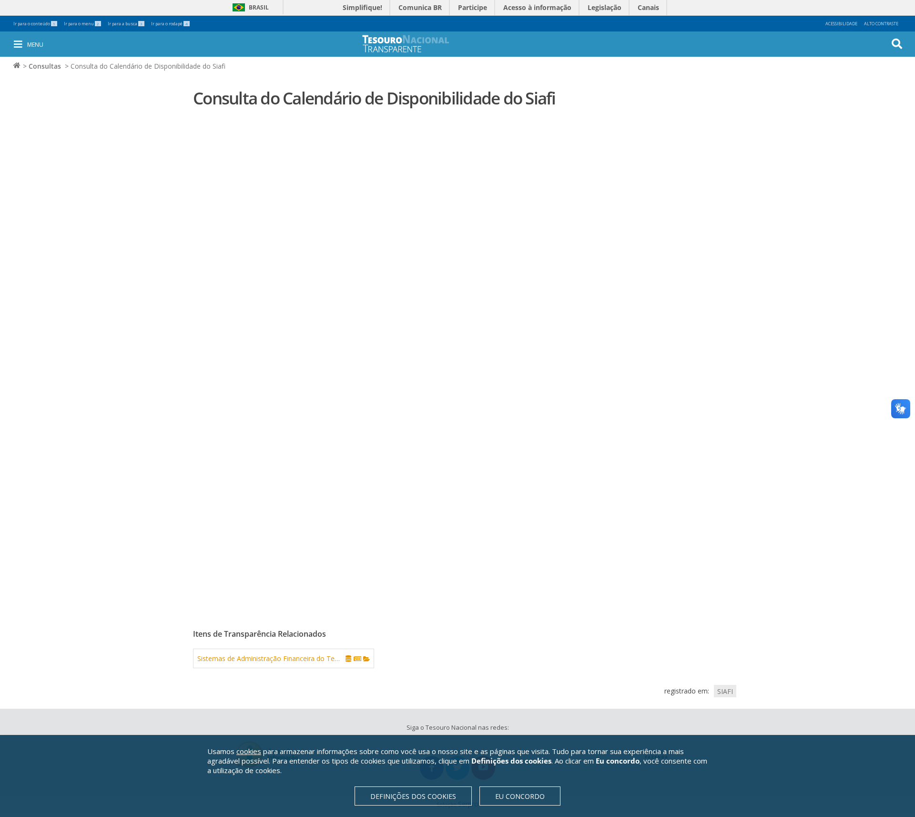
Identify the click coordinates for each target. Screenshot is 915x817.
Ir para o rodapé (169, 24)
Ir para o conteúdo (34, 24)
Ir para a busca (125, 24)
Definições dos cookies (413, 796)
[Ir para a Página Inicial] (412, 43)
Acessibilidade (841, 24)
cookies (248, 751)
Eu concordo (520, 796)
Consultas (45, 66)
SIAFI (725, 690)
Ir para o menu (81, 24)
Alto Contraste (881, 24)
